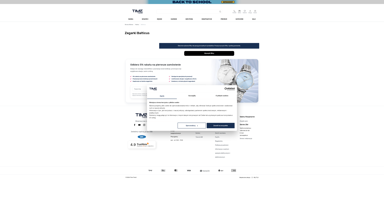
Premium (224, 19)
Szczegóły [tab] (192, 95)
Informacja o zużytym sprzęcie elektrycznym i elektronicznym (222, 153)
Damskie (174, 19)
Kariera (198, 133)
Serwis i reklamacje (246, 138)
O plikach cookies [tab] (222, 95)
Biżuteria (189, 19)
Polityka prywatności (221, 145)
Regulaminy (219, 141)
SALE (254, 19)
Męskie (159, 19)
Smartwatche (207, 19)
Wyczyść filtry (209, 53)
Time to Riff (199, 137)
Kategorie (239, 19)
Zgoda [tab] (162, 96)
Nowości (145, 19)
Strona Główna (129, 24)
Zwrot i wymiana (220, 133)
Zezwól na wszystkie (220, 125)
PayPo (217, 137)
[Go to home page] (137, 12)
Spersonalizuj (190, 125)
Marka (130, 19)
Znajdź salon (244, 121)
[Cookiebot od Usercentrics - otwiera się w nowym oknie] (226, 89)
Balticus (143, 24)
